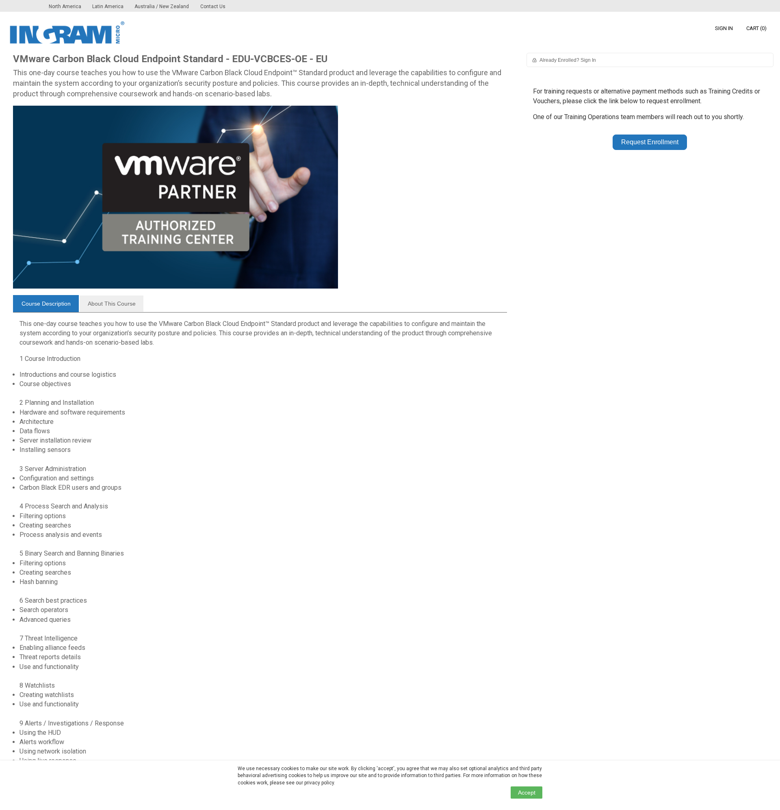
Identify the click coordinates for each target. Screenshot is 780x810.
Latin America (108, 6)
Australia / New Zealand (161, 6)
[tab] (46, 303)
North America (65, 6)
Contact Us (212, 6)
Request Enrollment (649, 142)
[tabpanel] (260, 545)
